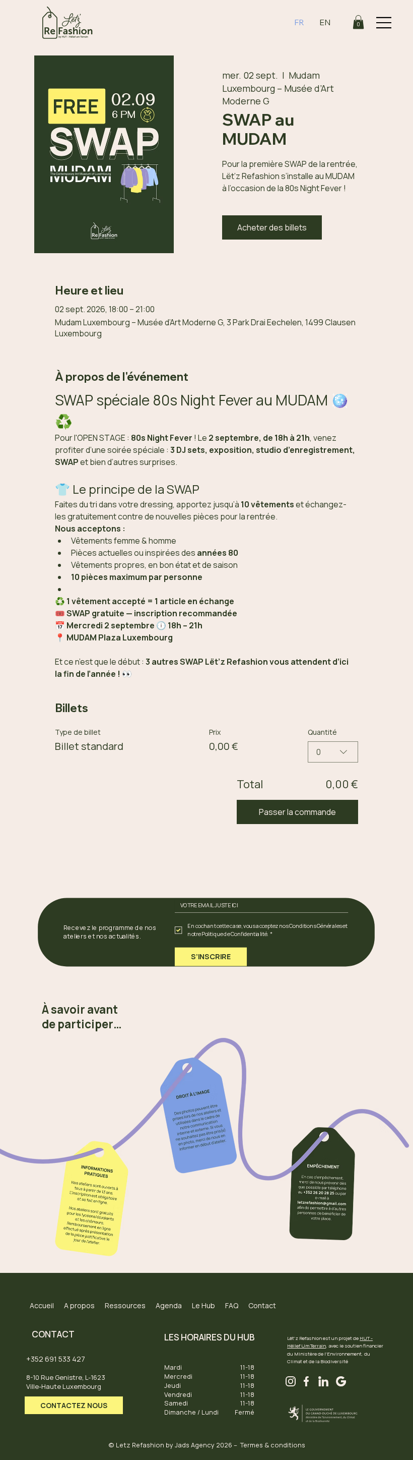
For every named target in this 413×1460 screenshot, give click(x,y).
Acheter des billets (272, 227)
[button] (358, 22)
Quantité (322, 732)
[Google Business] (340, 1381)
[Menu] (384, 22)
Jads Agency (195, 1444)
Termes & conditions (272, 1444)
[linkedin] (323, 1381)
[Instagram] (290, 1381)
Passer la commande (297, 811)
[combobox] (333, 752)
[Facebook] (306, 1381)
